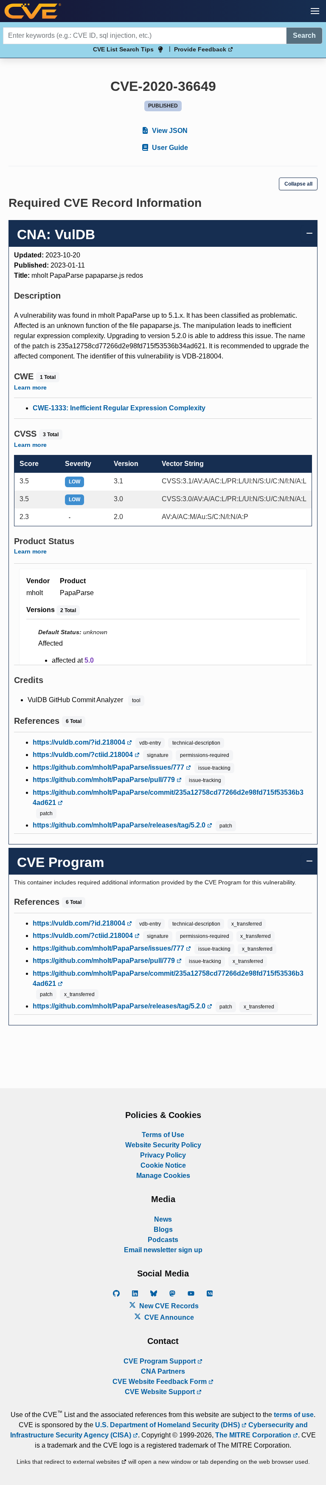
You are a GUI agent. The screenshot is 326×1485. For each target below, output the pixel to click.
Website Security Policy (163, 1145)
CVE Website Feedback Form (160, 1381)
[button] (314, 11)
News (163, 1219)
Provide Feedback (201, 49)
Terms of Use (163, 1134)
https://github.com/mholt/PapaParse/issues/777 (109, 767)
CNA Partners (163, 1371)
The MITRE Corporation (254, 1435)
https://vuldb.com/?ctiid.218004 (84, 754)
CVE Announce (168, 1317)
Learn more (30, 387)
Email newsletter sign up (163, 1249)
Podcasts (163, 1239)
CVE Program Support (160, 1361)
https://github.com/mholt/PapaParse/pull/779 (105, 779)
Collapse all (298, 184)
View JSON (169, 130)
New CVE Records (168, 1306)
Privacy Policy (163, 1155)
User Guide (169, 147)
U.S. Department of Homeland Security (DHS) (168, 1425)
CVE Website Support (161, 1391)
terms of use (294, 1414)
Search (304, 35)
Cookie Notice (163, 1165)
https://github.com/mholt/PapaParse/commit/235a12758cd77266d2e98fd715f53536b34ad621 (168, 797)
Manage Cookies (163, 1175)
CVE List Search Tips (123, 49)
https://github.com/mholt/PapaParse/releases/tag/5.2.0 (120, 825)
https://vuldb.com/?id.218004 (80, 742)
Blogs (163, 1229)
